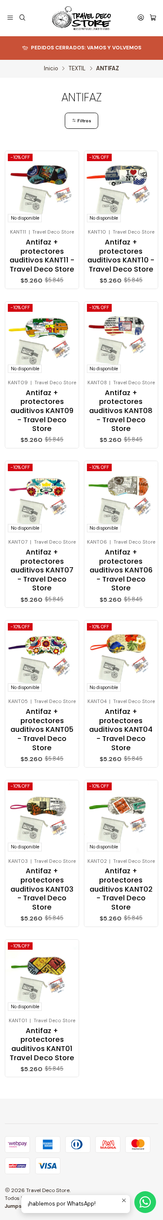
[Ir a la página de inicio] (81, 18)
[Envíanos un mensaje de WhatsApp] (145, 1202)
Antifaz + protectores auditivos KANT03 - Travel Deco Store (41, 889)
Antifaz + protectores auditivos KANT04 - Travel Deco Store (121, 730)
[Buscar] (22, 18)
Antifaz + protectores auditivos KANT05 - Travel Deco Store (41, 730)
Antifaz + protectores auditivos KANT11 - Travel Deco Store (42, 256)
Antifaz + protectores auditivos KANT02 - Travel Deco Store (121, 889)
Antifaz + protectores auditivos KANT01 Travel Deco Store (42, 1044)
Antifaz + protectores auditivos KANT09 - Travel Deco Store (41, 411)
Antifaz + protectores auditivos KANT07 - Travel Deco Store (41, 570)
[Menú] (10, 18)
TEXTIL (77, 69)
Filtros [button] (83, 121)
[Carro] (153, 18)
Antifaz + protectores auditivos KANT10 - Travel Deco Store (120, 256)
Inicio (51, 69)
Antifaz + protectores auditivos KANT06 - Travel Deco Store (121, 570)
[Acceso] (140, 18)
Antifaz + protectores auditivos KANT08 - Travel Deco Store (121, 411)
